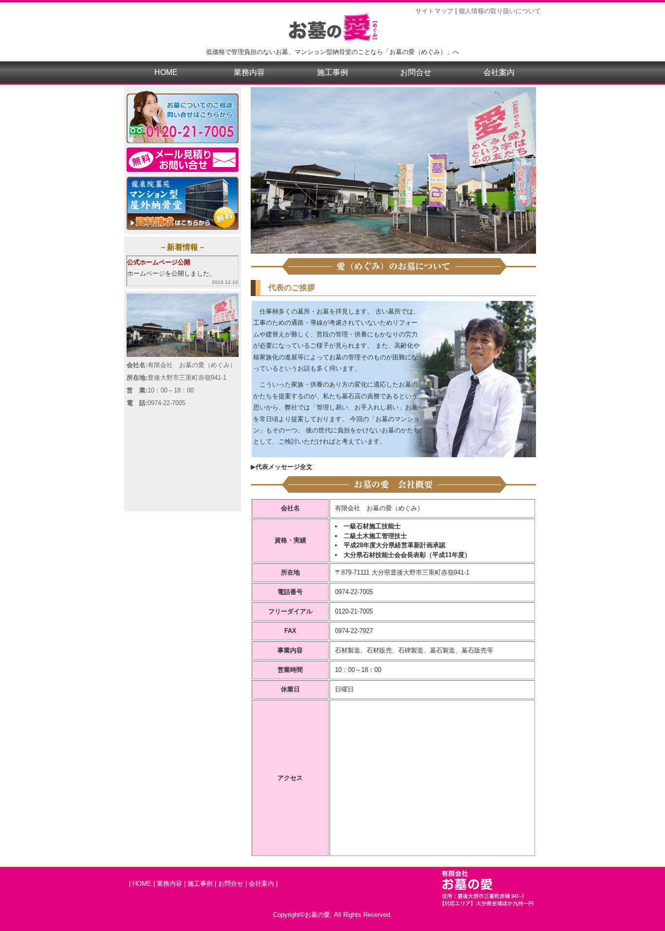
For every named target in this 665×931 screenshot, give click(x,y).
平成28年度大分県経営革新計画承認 (394, 545)
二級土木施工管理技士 (375, 536)
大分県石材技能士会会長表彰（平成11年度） (407, 555)
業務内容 (249, 72)
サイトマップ (434, 11)
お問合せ (415, 72)
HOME (166, 72)
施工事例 (332, 72)
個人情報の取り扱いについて (500, 11)
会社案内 (499, 72)
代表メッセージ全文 (284, 466)
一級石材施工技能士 (372, 526)
